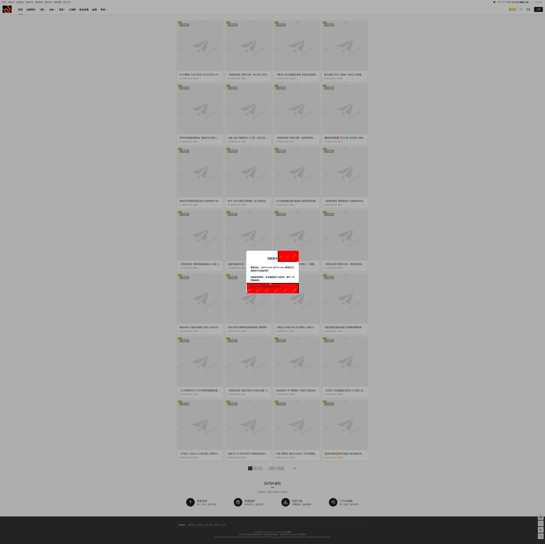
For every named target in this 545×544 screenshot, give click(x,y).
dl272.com (266, 267)
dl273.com (278, 267)
